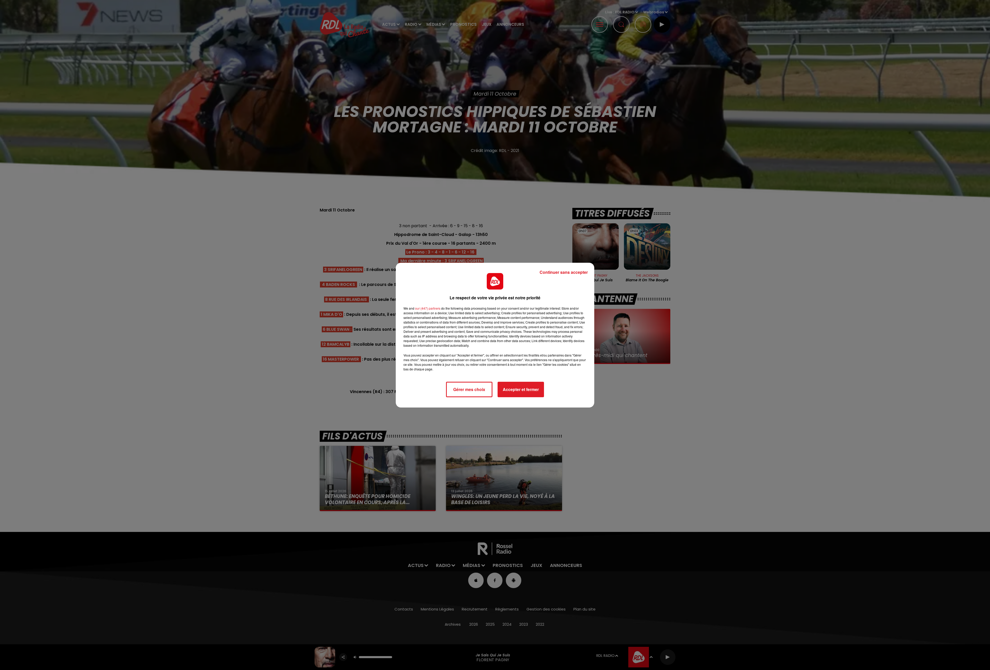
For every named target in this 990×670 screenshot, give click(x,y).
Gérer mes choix (469, 389)
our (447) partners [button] (427, 308)
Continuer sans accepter (564, 272)
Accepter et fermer (521, 389)
